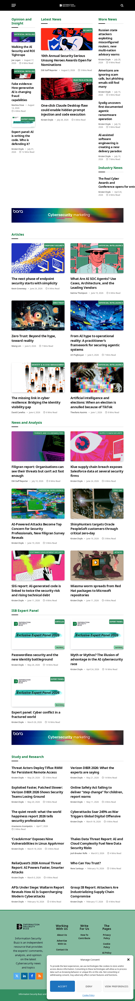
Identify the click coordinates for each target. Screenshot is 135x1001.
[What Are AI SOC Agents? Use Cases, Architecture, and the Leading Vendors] (96, 258)
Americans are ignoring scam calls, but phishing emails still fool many (110, 78)
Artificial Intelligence (26, 34)
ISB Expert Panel (25, 610)
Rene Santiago (77, 868)
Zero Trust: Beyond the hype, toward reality (34, 338)
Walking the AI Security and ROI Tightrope (23, 51)
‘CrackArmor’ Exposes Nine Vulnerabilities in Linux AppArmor (38, 841)
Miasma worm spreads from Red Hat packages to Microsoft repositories (95, 590)
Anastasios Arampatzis (22, 826)
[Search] (121, 5)
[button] (128, 959)
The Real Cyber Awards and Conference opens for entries (110, 183)
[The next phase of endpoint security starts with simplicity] (38, 258)
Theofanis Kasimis (78, 412)
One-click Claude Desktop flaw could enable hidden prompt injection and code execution (64, 110)
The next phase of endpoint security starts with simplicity (34, 280)
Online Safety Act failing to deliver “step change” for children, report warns (96, 792)
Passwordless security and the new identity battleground (35, 657)
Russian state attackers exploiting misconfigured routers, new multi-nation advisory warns (108, 42)
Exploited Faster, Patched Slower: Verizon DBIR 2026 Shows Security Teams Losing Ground (37, 792)
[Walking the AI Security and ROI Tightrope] (23, 37)
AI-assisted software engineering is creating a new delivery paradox (110, 143)
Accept (62, 986)
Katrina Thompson (78, 293)
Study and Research (28, 756)
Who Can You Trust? (85, 863)
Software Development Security (46, 552)
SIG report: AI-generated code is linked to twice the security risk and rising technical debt (36, 590)
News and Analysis (27, 422)
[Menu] (14, 5)
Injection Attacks (82, 80)
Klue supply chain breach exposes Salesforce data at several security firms (96, 471)
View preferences (116, 986)
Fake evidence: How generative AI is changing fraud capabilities (23, 92)
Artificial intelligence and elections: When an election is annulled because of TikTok (93, 402)
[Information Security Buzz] (67, 5)
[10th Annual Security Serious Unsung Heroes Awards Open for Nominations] (67, 39)
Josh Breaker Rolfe (78, 853)
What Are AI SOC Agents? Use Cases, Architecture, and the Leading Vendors (93, 283)
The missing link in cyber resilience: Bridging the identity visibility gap (36, 402)
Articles (18, 234)
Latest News (51, 19)
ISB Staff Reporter (49, 70)
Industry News (110, 167)
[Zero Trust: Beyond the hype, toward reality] (38, 315)
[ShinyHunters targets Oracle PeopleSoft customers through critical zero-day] (96, 503)
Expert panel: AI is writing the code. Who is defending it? (22, 138)
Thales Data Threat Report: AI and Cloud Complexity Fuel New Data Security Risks (96, 843)
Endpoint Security (54, 245)
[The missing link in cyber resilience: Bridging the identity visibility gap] (38, 377)
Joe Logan (16, 60)
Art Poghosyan (77, 355)
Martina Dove (18, 105)
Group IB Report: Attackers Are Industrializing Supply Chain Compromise (94, 891)
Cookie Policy (88, 995)
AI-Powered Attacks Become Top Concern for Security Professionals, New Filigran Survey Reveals (38, 531)
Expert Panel (28, 119)
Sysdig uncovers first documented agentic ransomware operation (110, 111)
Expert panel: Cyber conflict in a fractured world (36, 714)
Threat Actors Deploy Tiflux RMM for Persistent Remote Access (37, 770)
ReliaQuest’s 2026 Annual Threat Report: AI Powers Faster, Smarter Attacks (38, 867)
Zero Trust (58, 303)
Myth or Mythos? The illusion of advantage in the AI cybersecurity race (96, 659)
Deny (89, 986)
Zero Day (117, 490)
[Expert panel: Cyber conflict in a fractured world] (38, 692)
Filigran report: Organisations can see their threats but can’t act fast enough (38, 471)
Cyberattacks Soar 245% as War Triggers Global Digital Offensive (95, 813)
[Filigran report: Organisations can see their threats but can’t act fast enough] (38, 446)
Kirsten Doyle (18, 149)
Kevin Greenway (19, 288)
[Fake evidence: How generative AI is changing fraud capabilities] (23, 74)
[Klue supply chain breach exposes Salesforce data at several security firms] (96, 446)
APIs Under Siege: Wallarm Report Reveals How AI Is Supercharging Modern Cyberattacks (38, 891)
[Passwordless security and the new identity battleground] (38, 634)
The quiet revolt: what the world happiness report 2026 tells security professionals (36, 816)
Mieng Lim (16, 346)
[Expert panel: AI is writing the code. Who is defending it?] (23, 122)
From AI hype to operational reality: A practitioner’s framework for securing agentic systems (95, 343)
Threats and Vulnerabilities (48, 433)
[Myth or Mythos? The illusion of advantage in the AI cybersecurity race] (96, 634)
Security (87, 30)
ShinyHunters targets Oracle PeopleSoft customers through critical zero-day (94, 528)
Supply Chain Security (111, 433)
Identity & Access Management (48, 364)
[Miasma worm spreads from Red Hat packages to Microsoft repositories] (96, 565)
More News (107, 19)
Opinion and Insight (22, 21)
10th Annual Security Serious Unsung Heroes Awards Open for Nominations (66, 60)
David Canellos (18, 412)
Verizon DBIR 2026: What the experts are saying (92, 770)
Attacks (118, 552)
